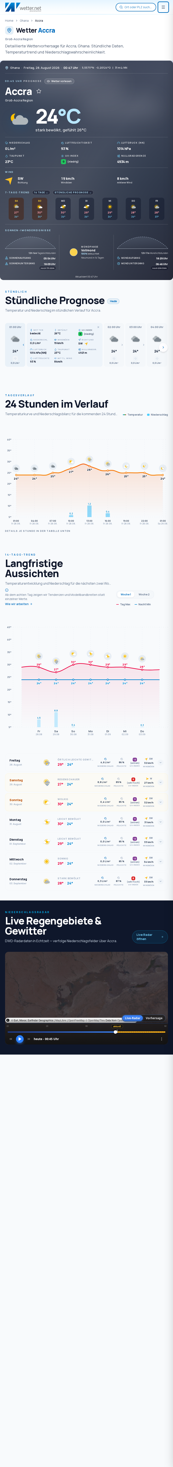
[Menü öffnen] (163, 7)
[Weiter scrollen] (163, 347)
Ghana (24, 21)
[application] (86, 475)
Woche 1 (126, 594)
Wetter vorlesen (61, 81)
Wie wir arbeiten (17, 604)
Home (9, 21)
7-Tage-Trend (17, 192)
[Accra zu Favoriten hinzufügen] (39, 91)
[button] (15, 345)
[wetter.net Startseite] (23, 7)
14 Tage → (41, 192)
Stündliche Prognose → (73, 192)
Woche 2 (144, 594)
